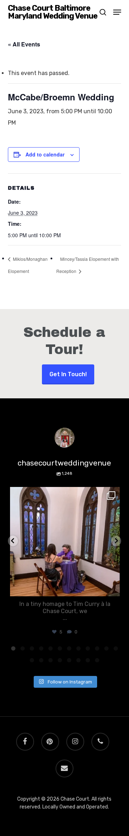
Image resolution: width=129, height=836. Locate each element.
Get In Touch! (68, 374)
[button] (117, 12)
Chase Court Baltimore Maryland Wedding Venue (52, 12)
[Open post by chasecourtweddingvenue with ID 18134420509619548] (65, 542)
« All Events (24, 44)
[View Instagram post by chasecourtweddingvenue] (112, 587)
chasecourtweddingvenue (64, 493)
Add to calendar (44, 154)
